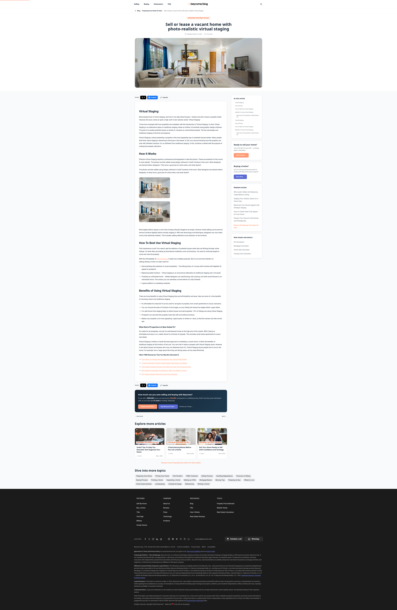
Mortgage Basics (206, 480)
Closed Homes (141, 525)
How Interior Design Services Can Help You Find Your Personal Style (166, 367)
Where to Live (249, 480)
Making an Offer (190, 480)
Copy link (165, 97)
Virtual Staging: (239, 102)
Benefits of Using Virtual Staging (244, 112)
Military (139, 521)
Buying (146, 4)
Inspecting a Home (173, 480)
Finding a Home (157, 480)
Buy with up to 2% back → (168, 406)
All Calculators (239, 242)
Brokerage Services (247, 575)
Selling (136, 4)
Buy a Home (140, 508)
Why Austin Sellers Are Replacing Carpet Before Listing (246, 193)
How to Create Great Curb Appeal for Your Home (246, 213)
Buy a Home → (240, 176)
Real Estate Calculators (225, 512)
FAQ (169, 4)
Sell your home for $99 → (148, 406)
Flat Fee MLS (177, 476)
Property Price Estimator (225, 504)
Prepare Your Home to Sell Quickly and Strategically (246, 219)
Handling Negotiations (224, 476)
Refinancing (189, 484)
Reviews (166, 508)
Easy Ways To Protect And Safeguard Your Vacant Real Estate (164, 359)
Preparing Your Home (144, 476)
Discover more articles (181, 463)
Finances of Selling (243, 476)
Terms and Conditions (194, 551)
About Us (166, 504)
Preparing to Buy (234, 480)
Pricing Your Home (162, 476)
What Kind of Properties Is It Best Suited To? (247, 116)
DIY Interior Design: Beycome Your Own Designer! (159, 374)
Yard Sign (139, 516)
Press (165, 512)
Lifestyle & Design (175, 484)
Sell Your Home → (241, 155)
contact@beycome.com (203, 539)
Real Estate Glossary (197, 516)
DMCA (204, 547)
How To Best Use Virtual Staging (244, 109)
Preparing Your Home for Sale (152, 11)
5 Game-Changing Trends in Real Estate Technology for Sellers (164, 363)
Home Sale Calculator (242, 250)
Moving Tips (220, 480)
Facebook (153, 97)
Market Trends (222, 508)
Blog (138, 11)
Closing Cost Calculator (242, 254)
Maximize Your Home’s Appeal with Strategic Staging (246, 206)
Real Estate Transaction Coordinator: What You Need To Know (164, 371)
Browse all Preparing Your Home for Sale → (246, 226)
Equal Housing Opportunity (195, 600)
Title (138, 512)
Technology (167, 516)
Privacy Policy (195, 547)
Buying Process (142, 480)
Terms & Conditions (183, 547)
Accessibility (211, 547)
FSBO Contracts (192, 476)
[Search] (261, 4)
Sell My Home (141, 504)
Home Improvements (143, 484)
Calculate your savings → (186, 406)
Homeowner (158, 4)
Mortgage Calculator (241, 246)
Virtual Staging (162, 259)
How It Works (239, 106)
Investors (166, 521)
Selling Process (207, 476)
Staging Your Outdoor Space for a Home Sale (246, 200)
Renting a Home (203, 484)
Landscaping (160, 484)
